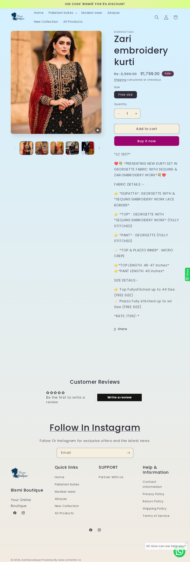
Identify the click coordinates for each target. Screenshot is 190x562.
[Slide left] (15, 148)
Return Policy (153, 501)
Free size (125, 94)
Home (59, 477)
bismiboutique (31, 559)
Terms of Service (156, 516)
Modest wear (65, 491)
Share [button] (122, 329)
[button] (62, 12)
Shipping (120, 80)
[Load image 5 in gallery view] (87, 148)
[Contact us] (179, 551)
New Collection (67, 506)
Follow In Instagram (95, 427)
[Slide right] (99, 148)
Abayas (61, 499)
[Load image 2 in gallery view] (41, 148)
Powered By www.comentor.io (61, 559)
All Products (64, 513)
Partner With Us (111, 477)
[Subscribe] (128, 453)
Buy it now (146, 141)
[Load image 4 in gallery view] (72, 148)
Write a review (119, 397)
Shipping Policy (154, 508)
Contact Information (152, 484)
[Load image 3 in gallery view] (57, 148)
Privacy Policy (153, 494)
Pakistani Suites (67, 484)
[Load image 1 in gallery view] (26, 148)
